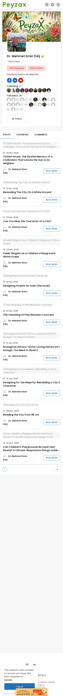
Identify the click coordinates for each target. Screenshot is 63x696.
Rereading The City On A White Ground (27, 192)
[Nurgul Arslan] (39, 90)
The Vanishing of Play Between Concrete (28, 315)
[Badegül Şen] (44, 90)
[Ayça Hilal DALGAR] (26, 99)
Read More (51, 171)
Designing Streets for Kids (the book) (26, 285)
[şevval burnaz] (13, 109)
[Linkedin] (34, 665)
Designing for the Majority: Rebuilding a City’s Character (31, 384)
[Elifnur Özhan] (17, 104)
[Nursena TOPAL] (48, 104)
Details (8, 679)
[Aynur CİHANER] (31, 90)
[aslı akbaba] (22, 99)
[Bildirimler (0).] (52, 4)
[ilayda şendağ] (8, 104)
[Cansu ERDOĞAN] (53, 99)
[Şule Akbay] (17, 109)
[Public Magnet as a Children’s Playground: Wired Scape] (31, 241)
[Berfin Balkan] (39, 99)
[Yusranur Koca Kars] (13, 90)
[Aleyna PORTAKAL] (17, 99)
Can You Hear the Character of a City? (27, 221)
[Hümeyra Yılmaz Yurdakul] (22, 90)
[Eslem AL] (22, 104)
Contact (40, 675)
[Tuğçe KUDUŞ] (22, 109)
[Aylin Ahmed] (31, 99)
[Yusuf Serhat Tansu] (8, 109)
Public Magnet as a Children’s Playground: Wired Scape (29, 255)
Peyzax (14, 4)
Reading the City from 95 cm (21, 415)
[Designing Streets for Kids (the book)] (31, 276)
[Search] (46, 4)
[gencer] (53, 104)
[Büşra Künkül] (48, 99)
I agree (19, 686)
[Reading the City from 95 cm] (31, 405)
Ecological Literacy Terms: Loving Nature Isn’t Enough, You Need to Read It (31, 348)
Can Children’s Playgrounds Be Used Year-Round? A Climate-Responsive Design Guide (30, 448)
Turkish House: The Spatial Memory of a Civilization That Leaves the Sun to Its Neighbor (27, 160)
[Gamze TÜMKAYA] (26, 104)
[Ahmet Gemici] (35, 90)
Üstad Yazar (36, 68)
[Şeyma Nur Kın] (26, 90)
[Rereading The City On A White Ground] (31, 182)
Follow (18, 118)
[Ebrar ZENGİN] (13, 104)
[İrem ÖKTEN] (35, 104)
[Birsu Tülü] (48, 90)
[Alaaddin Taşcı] (13, 99)
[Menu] (58, 4)
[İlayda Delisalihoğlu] (17, 90)
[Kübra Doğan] (39, 104)
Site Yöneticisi (16, 68)
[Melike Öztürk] (8, 90)
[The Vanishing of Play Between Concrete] (31, 304)
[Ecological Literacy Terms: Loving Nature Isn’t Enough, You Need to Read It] (31, 335)
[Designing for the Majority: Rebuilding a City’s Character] (31, 370)
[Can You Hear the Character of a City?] (31, 211)
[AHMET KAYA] (8, 99)
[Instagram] (27, 665)
